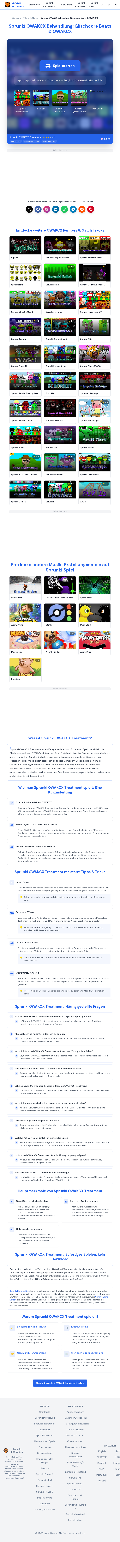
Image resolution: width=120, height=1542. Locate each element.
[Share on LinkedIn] (55, 209)
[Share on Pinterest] (90, 209)
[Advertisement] (60, 172)
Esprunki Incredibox (44, 1423)
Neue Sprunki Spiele (44, 1441)
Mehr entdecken (75, 1429)
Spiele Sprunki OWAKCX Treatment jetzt (60, 1383)
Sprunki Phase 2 (44, 1485)
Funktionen (45, 1447)
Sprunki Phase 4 (44, 1474)
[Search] (102, 5)
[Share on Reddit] (81, 209)
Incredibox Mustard (75, 1471)
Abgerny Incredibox (75, 1447)
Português (102, 1474)
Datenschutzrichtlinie (76, 1417)
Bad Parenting (44, 1497)
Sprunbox (45, 1503)
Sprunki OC (75, 1489)
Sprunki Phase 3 (44, 1491)
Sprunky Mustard (75, 1514)
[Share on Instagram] (46, 209)
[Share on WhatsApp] (64, 209)
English (102, 1451)
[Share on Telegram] (73, 209)
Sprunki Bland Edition (20, 1291)
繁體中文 (102, 1457)
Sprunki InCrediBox (49, 4)
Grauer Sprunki (75, 1441)
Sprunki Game (31, 18)
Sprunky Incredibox (44, 1509)
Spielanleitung (44, 1453)
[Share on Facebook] (38, 209)
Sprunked (66, 4)
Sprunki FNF (75, 1477)
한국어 (102, 1468)
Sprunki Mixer (75, 1520)
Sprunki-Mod (45, 1480)
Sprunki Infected (80, 4)
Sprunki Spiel (93, 4)
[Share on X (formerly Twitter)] (29, 209)
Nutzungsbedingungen (77, 1423)
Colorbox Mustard (75, 1435)
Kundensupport (75, 1411)
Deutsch (102, 1463)
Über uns (44, 1468)
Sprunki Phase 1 (75, 1483)
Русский (102, 1480)
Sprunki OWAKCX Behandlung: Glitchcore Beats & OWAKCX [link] (69, 18)
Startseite (34, 4)
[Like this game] (102, 139)
